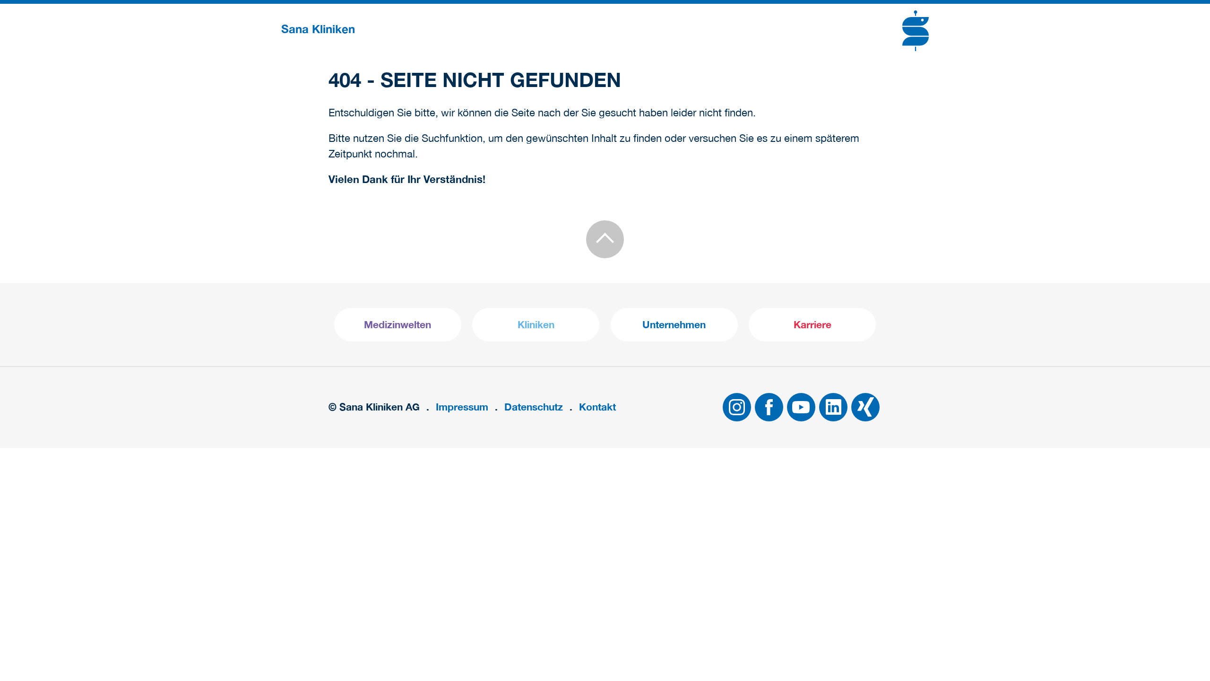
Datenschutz (533, 407)
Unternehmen (674, 325)
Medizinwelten (397, 325)
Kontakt (597, 407)
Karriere (812, 325)
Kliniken (536, 325)
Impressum (462, 407)
